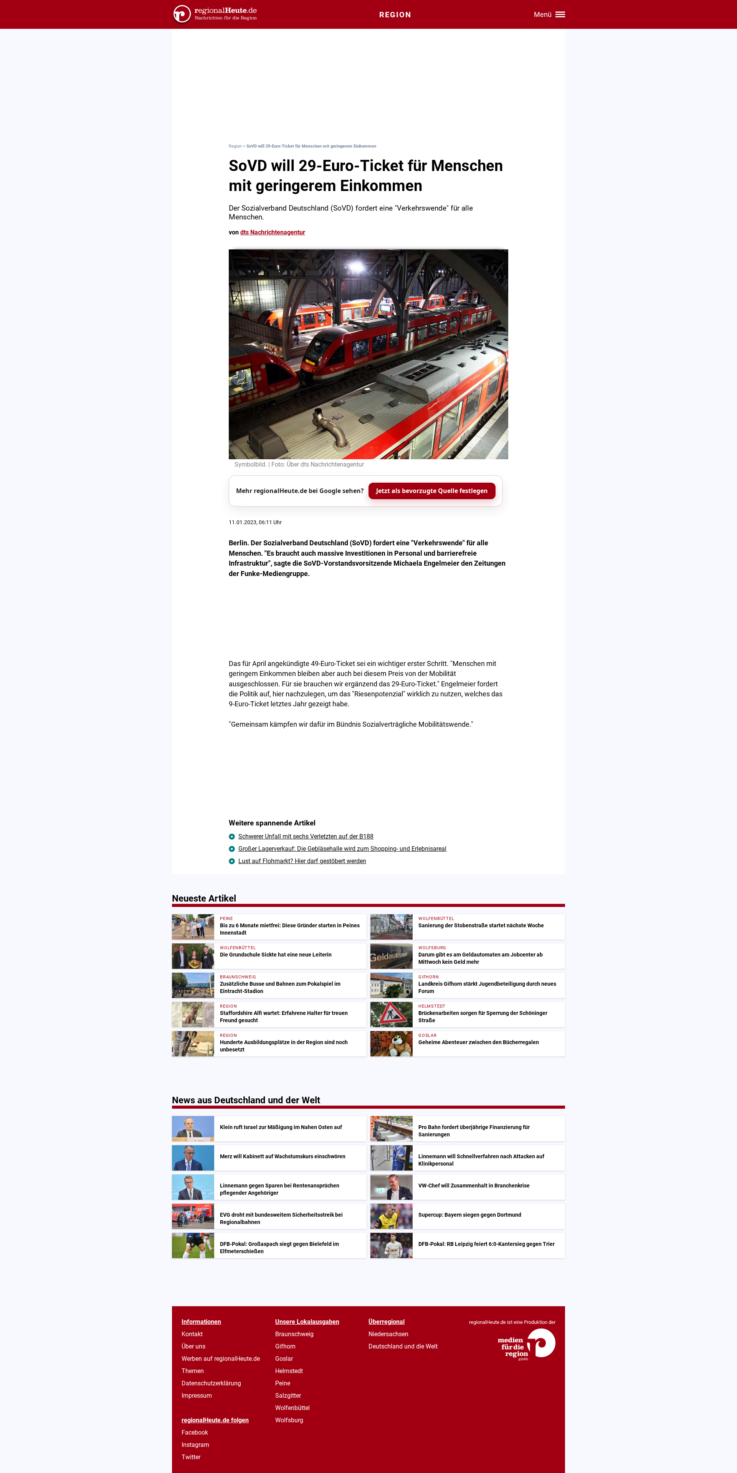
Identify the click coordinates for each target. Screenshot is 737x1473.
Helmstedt (289, 1371)
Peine (282, 1383)
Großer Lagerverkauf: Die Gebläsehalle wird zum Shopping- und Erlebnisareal (342, 848)
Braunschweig (294, 1334)
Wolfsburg (289, 1420)
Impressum (197, 1395)
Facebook (195, 1432)
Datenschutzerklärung (211, 1383)
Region (235, 146)
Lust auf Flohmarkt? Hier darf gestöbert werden (302, 861)
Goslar (284, 1358)
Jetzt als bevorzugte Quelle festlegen (432, 491)
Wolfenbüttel (292, 1408)
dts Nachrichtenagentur (272, 232)
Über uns (193, 1346)
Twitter (191, 1457)
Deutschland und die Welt (403, 1346)
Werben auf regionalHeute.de (221, 1358)
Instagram (195, 1444)
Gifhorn (285, 1346)
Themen (193, 1371)
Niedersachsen (388, 1334)
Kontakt (192, 1334)
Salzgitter (288, 1395)
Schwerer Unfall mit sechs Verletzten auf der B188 (305, 836)
